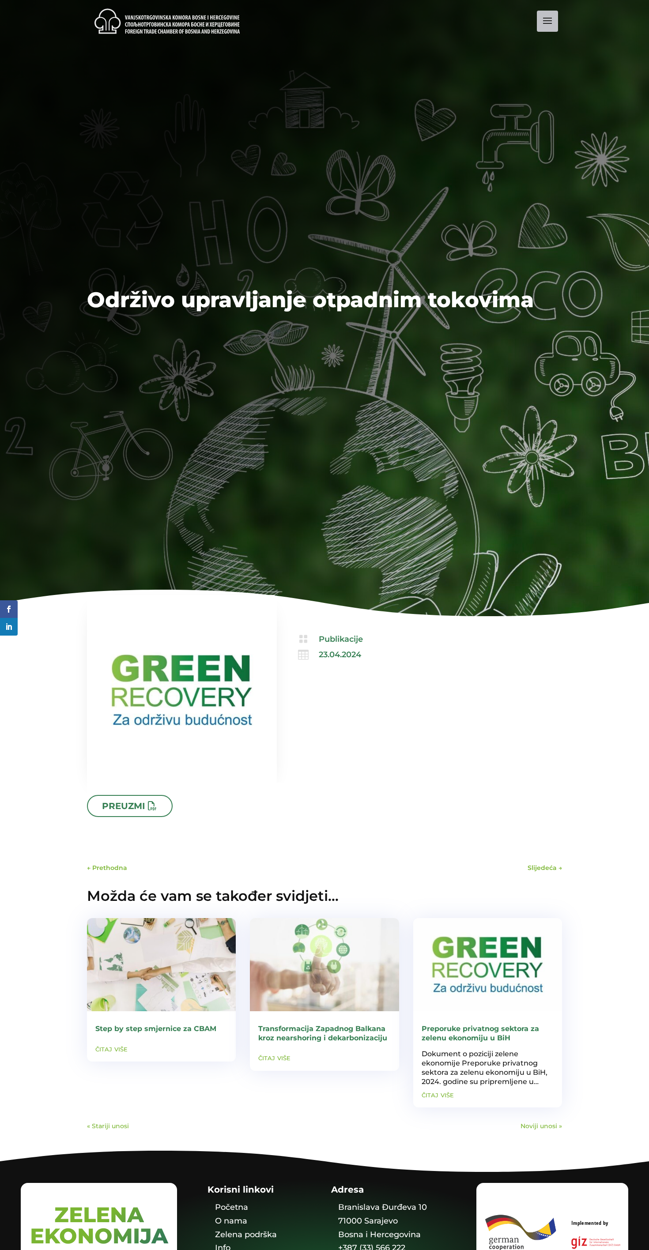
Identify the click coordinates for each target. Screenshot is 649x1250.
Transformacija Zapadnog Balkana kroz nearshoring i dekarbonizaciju (322, 1033)
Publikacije (341, 639)
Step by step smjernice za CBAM (155, 1028)
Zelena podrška (246, 1234)
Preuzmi (123, 806)
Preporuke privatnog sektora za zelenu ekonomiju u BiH (480, 1033)
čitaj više (111, 1049)
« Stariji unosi (108, 1126)
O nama (231, 1221)
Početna (231, 1207)
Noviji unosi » (541, 1126)
